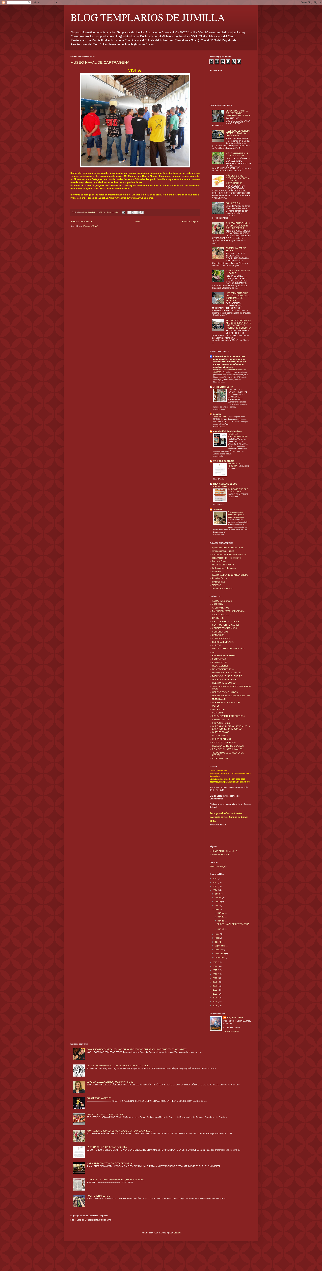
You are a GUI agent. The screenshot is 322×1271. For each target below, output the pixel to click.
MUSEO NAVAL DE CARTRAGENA (99, 62)
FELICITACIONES (220, 666)
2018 (215, 974)
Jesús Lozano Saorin (223, 387)
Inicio (137, 221)
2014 (215, 890)
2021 (215, 986)
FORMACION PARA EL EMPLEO (227, 673)
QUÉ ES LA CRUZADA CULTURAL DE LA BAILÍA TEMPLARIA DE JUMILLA (231, 727)
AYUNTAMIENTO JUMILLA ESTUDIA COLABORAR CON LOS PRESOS (238, 225)
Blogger (177, 1233)
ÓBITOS (216, 706)
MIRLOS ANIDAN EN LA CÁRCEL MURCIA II (237, 154)
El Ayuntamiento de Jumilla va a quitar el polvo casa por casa (236, 514)
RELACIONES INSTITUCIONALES (228, 746)
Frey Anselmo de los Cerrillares (226, 558)
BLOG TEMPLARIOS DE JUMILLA (147, 17)
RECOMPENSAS (220, 736)
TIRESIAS (217, 509)
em (213, 652)
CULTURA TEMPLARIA (222, 642)
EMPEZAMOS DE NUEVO (224, 655)
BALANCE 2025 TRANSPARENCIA (228, 611)
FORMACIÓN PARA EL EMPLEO (227, 676)
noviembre (220, 953)
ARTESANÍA (218, 604)
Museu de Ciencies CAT (223, 565)
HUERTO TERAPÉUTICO (223, 683)
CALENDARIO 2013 (221, 615)
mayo (218, 909)
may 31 (221, 929)
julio (217, 938)
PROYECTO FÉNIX (221, 723)
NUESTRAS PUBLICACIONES (226, 702)
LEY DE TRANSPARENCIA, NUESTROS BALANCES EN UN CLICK (118, 1065)
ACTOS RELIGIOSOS (222, 601)
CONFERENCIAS (220, 632)
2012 (215, 882)
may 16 (221, 921)
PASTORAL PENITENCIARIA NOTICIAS (230, 575)
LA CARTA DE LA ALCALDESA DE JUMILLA (107, 1147)
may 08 (221, 913)
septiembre (220, 946)
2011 (215, 878)
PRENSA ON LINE (220, 719)
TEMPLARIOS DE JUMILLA (224, 851)
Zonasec (217, 414)
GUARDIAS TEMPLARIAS (224, 679)
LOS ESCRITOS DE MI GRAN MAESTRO (231, 696)
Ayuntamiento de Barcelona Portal (227, 547)
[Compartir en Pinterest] (142, 212)
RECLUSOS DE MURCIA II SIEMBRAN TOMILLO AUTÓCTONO (238, 133)
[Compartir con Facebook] (138, 212)
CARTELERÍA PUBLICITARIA (225, 621)
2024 (215, 998)
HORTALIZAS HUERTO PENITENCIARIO (105, 1114)
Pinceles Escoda (219, 578)
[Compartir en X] (135, 212)
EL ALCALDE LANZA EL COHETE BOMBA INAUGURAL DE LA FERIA (238, 113)
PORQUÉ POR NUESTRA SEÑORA (228, 716)
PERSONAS (217, 713)
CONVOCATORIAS (221, 638)
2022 (215, 990)
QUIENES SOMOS (220, 732)
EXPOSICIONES (219, 662)
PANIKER (216, 571)
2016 (215, 966)
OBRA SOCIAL (219, 709)
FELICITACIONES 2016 (223, 669)
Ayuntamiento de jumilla (223, 551)
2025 (215, 1001)
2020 (215, 982)
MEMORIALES (219, 699)
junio (217, 934)
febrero (218, 898)
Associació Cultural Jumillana (227, 431)
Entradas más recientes (82, 221)
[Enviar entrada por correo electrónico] (123, 212)
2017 (215, 970)
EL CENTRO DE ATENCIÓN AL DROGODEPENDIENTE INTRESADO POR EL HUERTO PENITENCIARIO (238, 324)
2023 (215, 994)
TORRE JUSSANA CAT (222, 589)
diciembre (220, 957)
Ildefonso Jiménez (220, 561)
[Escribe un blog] (132, 212)
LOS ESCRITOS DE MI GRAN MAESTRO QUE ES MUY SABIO (115, 1179)
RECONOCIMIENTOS (222, 739)
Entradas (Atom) (90, 226)
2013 (215, 886)
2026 (215, 1005)
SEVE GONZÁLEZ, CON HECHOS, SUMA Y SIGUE (110, 1082)
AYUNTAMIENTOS (220, 608)
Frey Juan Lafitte (235, 1017)
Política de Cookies (221, 854)
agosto (218, 942)
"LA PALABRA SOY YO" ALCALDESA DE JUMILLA (109, 1163)
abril (217, 905)
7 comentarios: (113, 212)
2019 (215, 978)
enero (218, 894)
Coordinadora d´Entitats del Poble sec (229, 554)
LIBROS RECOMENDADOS (225, 692)
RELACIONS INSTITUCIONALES (227, 749)
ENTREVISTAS (219, 659)
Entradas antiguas (190, 221)
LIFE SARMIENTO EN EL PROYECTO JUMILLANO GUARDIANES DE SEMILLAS (237, 297)
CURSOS (216, 645)
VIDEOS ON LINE (220, 758)
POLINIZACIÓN (233, 203)
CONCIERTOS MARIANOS (224, 628)
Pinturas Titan (218, 582)
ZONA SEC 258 (219, 417)
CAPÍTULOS (218, 618)
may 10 (221, 917)
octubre (218, 949)
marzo (218, 902)
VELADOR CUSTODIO (223, 461)
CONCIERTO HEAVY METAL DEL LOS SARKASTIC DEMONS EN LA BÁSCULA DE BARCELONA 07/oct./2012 (137, 1049)
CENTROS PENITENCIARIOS (225, 625)
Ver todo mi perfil (231, 1031)
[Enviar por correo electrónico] (129, 212)
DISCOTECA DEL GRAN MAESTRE (228, 649)
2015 (215, 962)
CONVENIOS (218, 635)
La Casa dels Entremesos (224, 568)
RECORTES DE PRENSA (224, 742)
